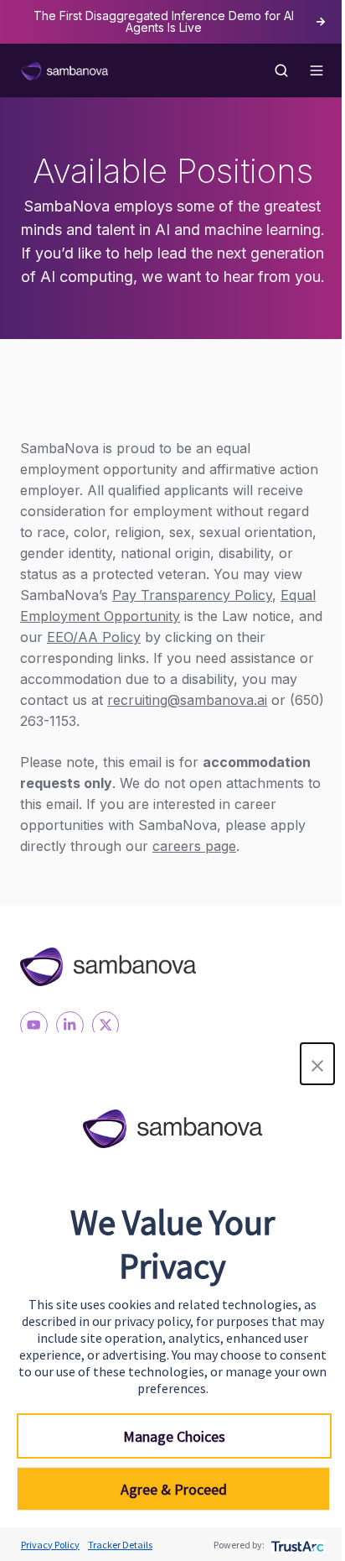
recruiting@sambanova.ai (187, 700)
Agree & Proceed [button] (174, 1489)
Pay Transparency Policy (192, 595)
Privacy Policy (50, 1544)
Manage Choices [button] (174, 1436)
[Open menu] (316, 70)
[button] (317, 1063)
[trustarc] (296, 1544)
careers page (194, 846)
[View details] (34, 1025)
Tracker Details (120, 1544)
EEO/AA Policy (94, 637)
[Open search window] (281, 70)
